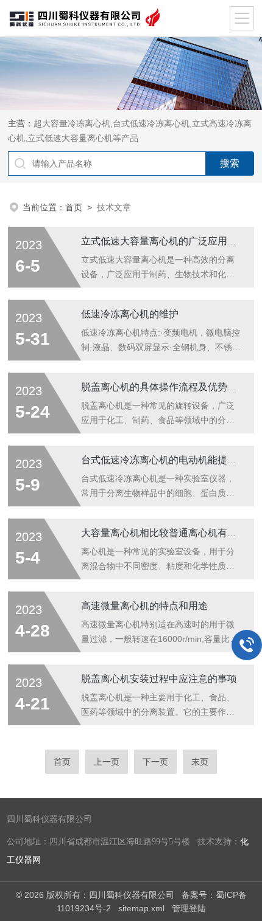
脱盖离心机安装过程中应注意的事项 (159, 679)
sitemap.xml (141, 908)
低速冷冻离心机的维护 (130, 314)
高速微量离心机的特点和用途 (144, 606)
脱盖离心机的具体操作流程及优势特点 (164, 387)
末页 (199, 762)
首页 (73, 207)
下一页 (155, 762)
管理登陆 (189, 908)
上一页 (106, 762)
